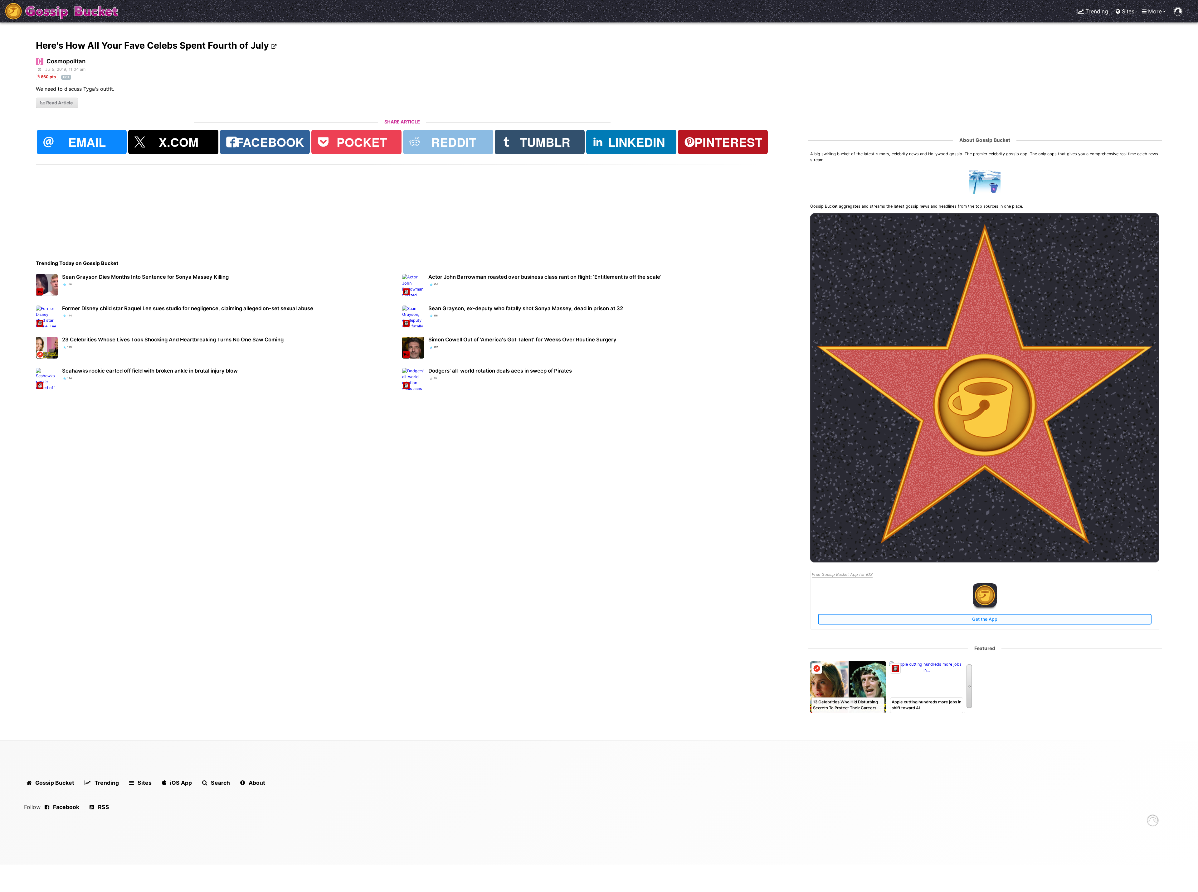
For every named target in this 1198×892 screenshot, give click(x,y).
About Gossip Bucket (984, 140)
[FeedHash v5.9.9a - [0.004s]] (1152, 821)
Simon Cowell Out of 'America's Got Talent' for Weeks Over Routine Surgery (522, 339)
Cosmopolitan (65, 61)
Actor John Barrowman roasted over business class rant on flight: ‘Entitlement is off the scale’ (544, 277)
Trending (1096, 11)
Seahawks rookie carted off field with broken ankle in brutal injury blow (150, 371)
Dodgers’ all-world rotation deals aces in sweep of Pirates (500, 371)
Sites (1127, 11)
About (256, 782)
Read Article (59, 102)
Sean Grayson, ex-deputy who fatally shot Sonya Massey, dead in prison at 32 (525, 308)
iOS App (180, 782)
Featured (984, 648)
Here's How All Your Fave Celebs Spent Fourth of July (153, 45)
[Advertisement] (223, 208)
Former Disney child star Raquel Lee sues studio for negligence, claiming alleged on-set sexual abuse (187, 308)
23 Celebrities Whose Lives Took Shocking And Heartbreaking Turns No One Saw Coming (173, 339)
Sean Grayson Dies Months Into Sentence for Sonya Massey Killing (145, 277)
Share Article (402, 121)
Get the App (984, 619)
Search (220, 782)
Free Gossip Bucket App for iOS (842, 574)
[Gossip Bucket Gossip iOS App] (985, 605)
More (1154, 11)
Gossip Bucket (54, 782)
